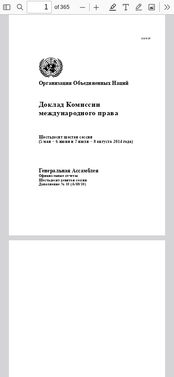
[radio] (113, 7)
